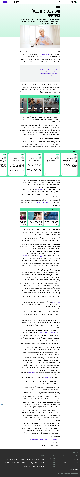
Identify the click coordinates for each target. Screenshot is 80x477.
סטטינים (40, 148)
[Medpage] (74, 473)
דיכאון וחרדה (22, 459)
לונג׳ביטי (23, 466)
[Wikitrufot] (59, 473)
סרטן (24, 463)
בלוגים (28, 1)
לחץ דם (39, 462)
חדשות (46, 1)
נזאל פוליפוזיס (10, 462)
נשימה (15, 462)
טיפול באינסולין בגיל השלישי (51, 80)
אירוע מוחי (7, 458)
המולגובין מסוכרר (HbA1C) (42, 202)
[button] (2, 404)
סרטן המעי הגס (19, 463)
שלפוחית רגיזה (33, 466)
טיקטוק (51, 462)
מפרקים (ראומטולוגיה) (20, 462)
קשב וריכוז (38, 466)
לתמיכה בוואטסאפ (73, 469)
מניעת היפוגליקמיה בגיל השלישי (50, 75)
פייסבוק (51, 458)
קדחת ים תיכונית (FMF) (13, 465)
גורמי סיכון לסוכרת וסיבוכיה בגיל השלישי (48, 69)
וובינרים (33, 1)
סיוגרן (26, 463)
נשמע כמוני (40, 1)
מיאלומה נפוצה (26, 462)
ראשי (65, 1)
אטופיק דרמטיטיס (12, 458)
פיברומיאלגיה (26, 465)
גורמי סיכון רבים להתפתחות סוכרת (42, 143)
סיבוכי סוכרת (30, 91)
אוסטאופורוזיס (18, 458)
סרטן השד (29, 463)
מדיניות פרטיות (75, 462)
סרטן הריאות (14, 463)
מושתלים (35, 462)
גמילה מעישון (31, 459)
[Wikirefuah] (67, 473)
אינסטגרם (51, 460)
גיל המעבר (26, 459)
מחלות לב (31, 462)
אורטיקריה (33, 458)
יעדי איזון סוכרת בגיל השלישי (51, 71)
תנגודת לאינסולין (42, 144)
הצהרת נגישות (75, 463)
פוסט (75, 154)
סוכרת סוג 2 (47, 386)
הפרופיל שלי (51, 466)
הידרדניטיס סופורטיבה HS (14, 459)
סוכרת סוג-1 (39, 463)
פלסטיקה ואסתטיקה (24, 458)
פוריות (18, 465)
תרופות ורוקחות (27, 466)
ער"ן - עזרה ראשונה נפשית (33, 465)
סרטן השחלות (9, 463)
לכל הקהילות (41, 458)
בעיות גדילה (35, 459)
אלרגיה (29, 458)
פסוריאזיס (21, 465)
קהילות (60, 1)
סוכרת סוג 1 (48, 377)
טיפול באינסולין (32, 372)
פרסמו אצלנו (75, 458)
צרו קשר (76, 465)
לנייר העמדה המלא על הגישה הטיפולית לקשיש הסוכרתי (45, 439)
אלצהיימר (37, 458)
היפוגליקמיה (39, 189)
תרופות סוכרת (57, 445)
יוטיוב (52, 464)
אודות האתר (76, 459)
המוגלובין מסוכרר (43, 445)
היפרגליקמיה (27, 191)
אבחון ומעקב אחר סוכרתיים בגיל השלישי (48, 73)
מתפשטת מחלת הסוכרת (44, 54)
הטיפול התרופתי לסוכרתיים (47, 332)
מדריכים (53, 1)
